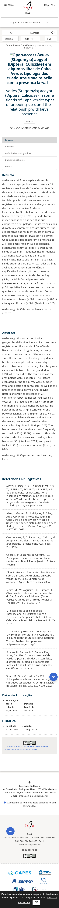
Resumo (9, 38)
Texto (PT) (28, 38)
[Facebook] (33, 850)
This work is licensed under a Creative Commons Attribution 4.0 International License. (27, 748)
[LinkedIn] (29, 850)
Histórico (9, 166)
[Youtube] (36, 850)
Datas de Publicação (15, 159)
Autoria (29, 121)
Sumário (34, 32)
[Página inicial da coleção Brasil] (29, 828)
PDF (49, 38)
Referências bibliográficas (18, 153)
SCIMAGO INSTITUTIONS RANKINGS (29, 128)
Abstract (9, 146)
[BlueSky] (23, 850)
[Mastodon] (26, 850)
